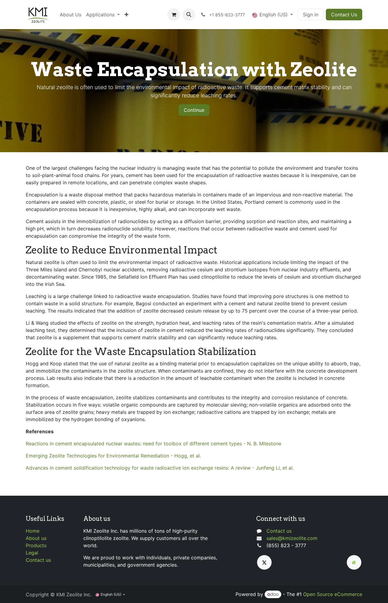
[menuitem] (70, 14)
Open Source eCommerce (332, 594)
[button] (188, 14)
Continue (194, 110)
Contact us (38, 560)
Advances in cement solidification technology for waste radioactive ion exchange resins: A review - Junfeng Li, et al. (160, 468)
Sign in (310, 15)
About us (36, 538)
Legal (32, 553)
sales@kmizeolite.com (291, 538)
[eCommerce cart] (173, 14)
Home (32, 531)
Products (36, 545)
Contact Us (344, 15)
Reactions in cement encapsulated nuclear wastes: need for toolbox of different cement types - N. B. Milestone (153, 444)
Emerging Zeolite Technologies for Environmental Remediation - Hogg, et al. (113, 456)
